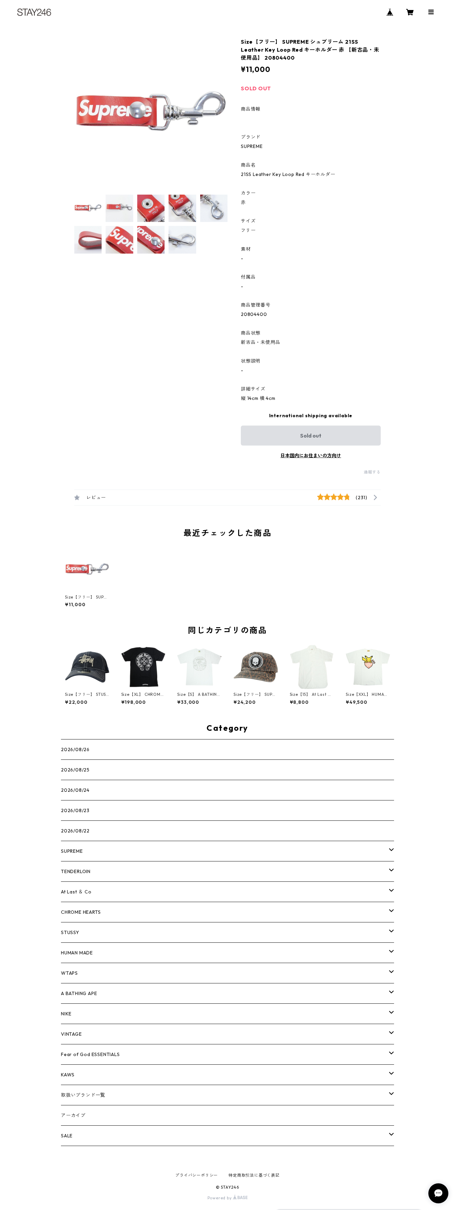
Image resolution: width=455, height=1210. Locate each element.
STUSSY (70, 932)
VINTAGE (71, 1034)
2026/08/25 (75, 770)
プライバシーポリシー (196, 1175)
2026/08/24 (75, 790)
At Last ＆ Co (76, 892)
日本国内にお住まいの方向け (310, 456)
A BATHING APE (79, 993)
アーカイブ (73, 1115)
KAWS (68, 1075)
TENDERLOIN (76, 871)
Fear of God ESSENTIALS (90, 1054)
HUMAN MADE (77, 953)
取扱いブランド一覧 (83, 1095)
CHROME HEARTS (81, 912)
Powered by (220, 1197)
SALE (67, 1136)
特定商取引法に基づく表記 (254, 1175)
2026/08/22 (75, 831)
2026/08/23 (75, 810)
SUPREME (72, 851)
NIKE (66, 1014)
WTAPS (69, 973)
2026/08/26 (75, 749)
